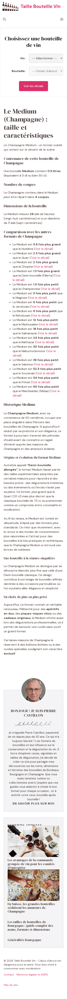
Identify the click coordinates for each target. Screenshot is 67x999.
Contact (9, 974)
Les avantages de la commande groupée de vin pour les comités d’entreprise (31, 864)
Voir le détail (43, 249)
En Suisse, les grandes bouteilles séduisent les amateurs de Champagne (31, 908)
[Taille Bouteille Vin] (10, 6)
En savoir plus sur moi (33, 803)
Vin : (23, 58)
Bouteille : (19, 71)
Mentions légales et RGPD (32, 974)
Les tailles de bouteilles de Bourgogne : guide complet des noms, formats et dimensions (30, 926)
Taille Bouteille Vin (40, 6)
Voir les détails (33, 86)
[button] (4, 19)
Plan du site (11, 985)
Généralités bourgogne (24, 940)
